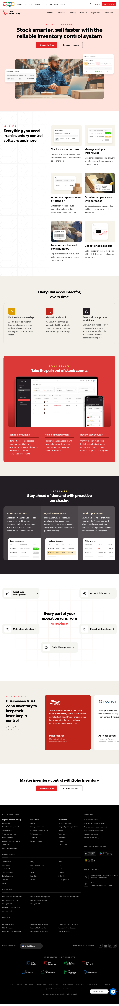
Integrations (95, 13)
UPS (60, 865)
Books (19, 4)
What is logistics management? (94, 830)
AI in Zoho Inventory (9, 848)
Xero (4, 883)
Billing (44, 4)
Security (19, 984)
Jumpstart (33, 837)
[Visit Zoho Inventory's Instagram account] (101, 946)
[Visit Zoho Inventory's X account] (110, 946)
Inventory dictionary (91, 834)
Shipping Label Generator (39, 924)
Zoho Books (6, 862)
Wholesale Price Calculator (68, 928)
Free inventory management (12, 896)
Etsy (60, 862)
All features (6, 845)
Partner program (36, 841)
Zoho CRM (6, 869)
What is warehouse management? (96, 827)
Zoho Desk (6, 865)
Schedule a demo (36, 834)
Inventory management (10, 827)
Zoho (9, 4)
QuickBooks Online (37, 865)
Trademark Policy (92, 984)
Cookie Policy (105, 984)
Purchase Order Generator (11, 931)
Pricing (73, 13)
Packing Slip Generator (38, 928)
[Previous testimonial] (8, 729)
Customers (83, 13)
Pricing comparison (37, 827)
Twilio (32, 869)
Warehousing (6, 830)
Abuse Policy (67, 989)
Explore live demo (71, 45)
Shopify (61, 872)
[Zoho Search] (90, 4)
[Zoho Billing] (69, 963)
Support (61, 841)
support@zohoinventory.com (101, 885)
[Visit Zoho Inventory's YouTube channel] (105, 946)
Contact (11, 984)
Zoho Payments (7, 876)
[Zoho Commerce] (47, 972)
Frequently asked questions (68, 827)
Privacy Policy (80, 984)
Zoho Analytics (7, 872)
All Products (58, 4)
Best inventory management (40, 896)
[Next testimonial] (15, 729)
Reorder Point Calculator (39, 931)
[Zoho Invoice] (27, 972)
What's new (63, 845)
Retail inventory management (69, 896)
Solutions (62, 13)
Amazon (5, 880)
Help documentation (66, 823)
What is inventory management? (95, 823)
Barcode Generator (9, 924)
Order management (9, 834)
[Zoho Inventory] (11, 12)
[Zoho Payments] (90, 972)
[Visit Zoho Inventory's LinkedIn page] (115, 946)
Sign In (97, 4)
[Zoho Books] (31, 963)
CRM (50, 4)
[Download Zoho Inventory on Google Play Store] (106, 853)
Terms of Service (67, 984)
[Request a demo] (113, 991)
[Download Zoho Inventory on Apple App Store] (90, 853)
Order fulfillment (8, 837)
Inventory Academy (91, 820)
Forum (61, 830)
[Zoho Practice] (69, 972)
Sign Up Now (109, 4)
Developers (62, 837)
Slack (32, 872)
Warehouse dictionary (91, 838)
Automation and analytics (11, 841)
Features (49, 13)
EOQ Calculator (64, 931)
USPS (60, 869)
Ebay (32, 862)
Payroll (37, 4)
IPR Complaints (41, 984)
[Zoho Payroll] (87, 963)
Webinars (62, 834)
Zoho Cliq (62, 876)
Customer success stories (39, 830)
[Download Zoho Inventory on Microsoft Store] (90, 860)
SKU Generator (7, 928)
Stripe (32, 880)
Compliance (29, 984)
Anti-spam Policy (54, 984)
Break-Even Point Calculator (68, 924)
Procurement (28, 4)
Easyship (33, 876)
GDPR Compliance (54, 989)
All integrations (64, 880)
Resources (109, 13)
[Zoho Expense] (50, 963)
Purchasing (6, 823)
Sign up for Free (47, 45)
